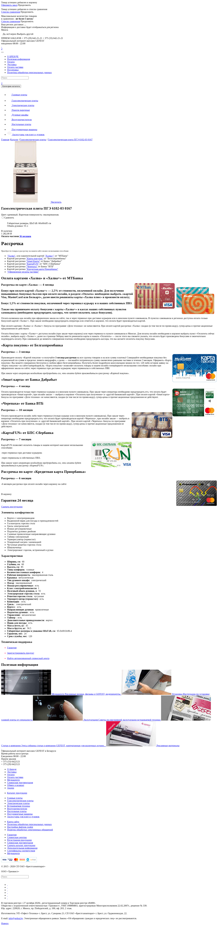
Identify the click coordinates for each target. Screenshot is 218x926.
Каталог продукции (17, 793)
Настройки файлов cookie (20, 827)
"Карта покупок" (34, 258)
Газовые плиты (15, 798)
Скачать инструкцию (12, 506)
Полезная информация (18, 59)
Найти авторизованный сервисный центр (28, 658)
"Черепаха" (32, 266)
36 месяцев (25, 236)
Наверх (5, 923)
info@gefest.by (16, 918)
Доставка (11, 64)
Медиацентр (13, 780)
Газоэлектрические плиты (20, 800)
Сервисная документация (20, 782)
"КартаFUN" (32, 264)
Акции (10, 788)
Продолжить (24, 5)
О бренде (11, 769)
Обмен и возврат (15, 785)
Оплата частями (15, 67)
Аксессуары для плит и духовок (23, 816)
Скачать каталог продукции (21, 845)
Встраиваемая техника (18, 806)
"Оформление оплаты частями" (23, 272)
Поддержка (13, 70)
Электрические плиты (18, 803)
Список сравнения (10, 12)
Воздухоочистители (17, 808)
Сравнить (9, 217)
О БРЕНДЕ (13, 56)
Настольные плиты (17, 811)
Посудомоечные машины (20, 814)
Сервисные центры (17, 837)
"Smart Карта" (33, 261)
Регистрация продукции (19, 840)
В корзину (6, 494)
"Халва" (11, 256)
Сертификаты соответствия (21, 850)
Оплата (11, 62)
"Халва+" (49, 256)
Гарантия (11, 647)
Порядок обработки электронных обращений (30, 829)
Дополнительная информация (22, 848)
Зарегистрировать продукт (20, 653)
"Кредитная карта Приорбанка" (42, 269)
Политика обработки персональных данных (29, 72)
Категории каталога (11, 86)
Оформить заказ (9, 5)
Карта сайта (13, 821)
